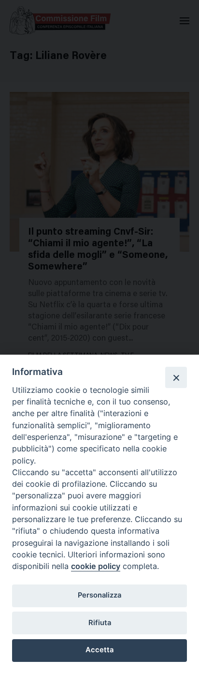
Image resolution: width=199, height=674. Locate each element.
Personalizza (99, 595)
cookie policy (95, 566)
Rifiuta (99, 622)
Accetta (99, 649)
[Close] (175, 377)
